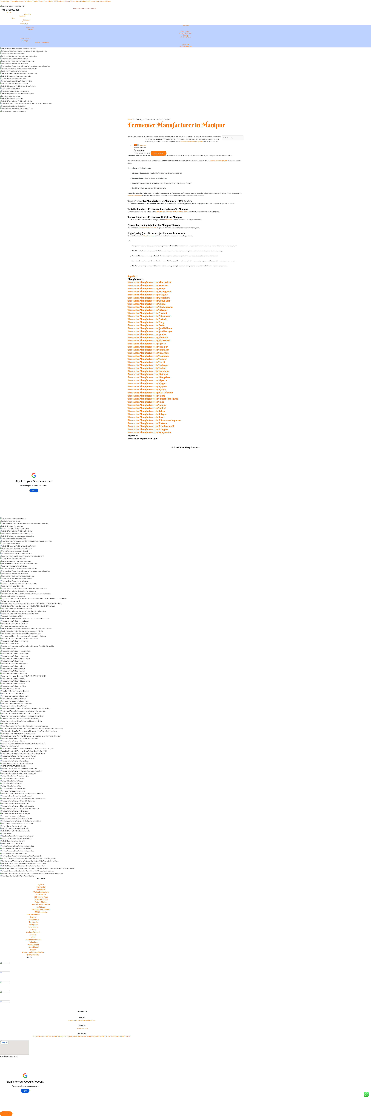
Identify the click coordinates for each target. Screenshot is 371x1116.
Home (9, 12)
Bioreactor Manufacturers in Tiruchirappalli (151, 426)
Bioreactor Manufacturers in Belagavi (148, 294)
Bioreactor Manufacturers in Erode (146, 325)
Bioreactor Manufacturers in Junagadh (148, 352)
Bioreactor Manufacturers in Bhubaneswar (150, 306)
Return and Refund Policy (33, 952)
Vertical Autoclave (185, 33)
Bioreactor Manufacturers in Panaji (146, 395)
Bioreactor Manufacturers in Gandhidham (150, 328)
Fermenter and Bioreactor (147, 228)
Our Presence (33, 915)
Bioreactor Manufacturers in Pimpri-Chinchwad (153, 398)
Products (22, 16)
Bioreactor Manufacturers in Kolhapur (148, 365)
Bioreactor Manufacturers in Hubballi (148, 337)
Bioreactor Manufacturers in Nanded (147, 386)
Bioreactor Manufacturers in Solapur (147, 414)
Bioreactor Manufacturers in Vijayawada (149, 432)
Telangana (33, 925)
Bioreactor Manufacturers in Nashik (147, 389)
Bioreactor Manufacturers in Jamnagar (148, 349)
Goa (33, 937)
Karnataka (33, 927)
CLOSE (6, 1114)
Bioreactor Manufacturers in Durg (146, 322)
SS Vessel (185, 44)
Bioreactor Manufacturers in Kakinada (148, 355)
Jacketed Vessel (41, 899)
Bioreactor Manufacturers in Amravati (148, 285)
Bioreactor (30, 27)
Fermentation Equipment (218, 160)
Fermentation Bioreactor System (191, 141)
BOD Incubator (41, 912)
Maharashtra (33, 920)
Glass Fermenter (148, 236)
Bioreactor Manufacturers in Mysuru (147, 380)
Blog (13, 18)
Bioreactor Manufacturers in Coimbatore (149, 316)
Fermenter (185, 26)
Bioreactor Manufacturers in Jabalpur (148, 346)
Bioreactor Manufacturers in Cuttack (147, 319)
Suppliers (132, 276)
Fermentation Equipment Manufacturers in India (172, 212)
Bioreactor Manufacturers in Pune (146, 401)
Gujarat (33, 917)
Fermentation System (135, 195)
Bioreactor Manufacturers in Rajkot (147, 407)
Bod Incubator (25, 39)
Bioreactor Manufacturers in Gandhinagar (150, 331)
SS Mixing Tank (185, 37)
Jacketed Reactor (185, 46)
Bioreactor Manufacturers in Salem (146, 410)
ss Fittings (41, 907)
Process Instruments (41, 909)
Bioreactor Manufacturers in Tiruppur (148, 429)
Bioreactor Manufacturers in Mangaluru (149, 377)
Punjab (33, 950)
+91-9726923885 (82, 1028)
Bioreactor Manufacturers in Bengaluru (149, 297)
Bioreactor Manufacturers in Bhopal (147, 303)
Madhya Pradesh (33, 940)
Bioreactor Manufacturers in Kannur (147, 358)
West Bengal (33, 945)
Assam (33, 935)
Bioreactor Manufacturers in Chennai (147, 312)
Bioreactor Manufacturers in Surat (146, 417)
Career (24, 22)
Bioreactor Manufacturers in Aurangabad (149, 291)
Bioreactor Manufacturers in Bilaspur (148, 309)
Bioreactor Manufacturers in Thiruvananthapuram (154, 420)
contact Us (24, 24)
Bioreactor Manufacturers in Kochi (146, 361)
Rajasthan (33, 942)
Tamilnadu (33, 922)
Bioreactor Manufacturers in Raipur (147, 404)
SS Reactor (41, 894)
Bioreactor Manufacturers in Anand (146, 288)
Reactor (185, 35)
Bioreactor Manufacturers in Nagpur (147, 383)
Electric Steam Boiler (42, 42)
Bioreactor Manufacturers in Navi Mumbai (150, 392)
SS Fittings (24, 41)
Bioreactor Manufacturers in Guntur (147, 334)
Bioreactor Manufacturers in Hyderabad (149, 340)
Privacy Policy (33, 955)
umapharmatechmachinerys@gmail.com (82, 1020)
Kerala (33, 930)
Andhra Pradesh (33, 932)
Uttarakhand (33, 947)
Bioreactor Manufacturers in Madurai (148, 374)
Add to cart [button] (158, 153)
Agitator (30, 29)
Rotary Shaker (185, 31)
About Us (27, 14)
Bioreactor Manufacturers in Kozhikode (148, 371)
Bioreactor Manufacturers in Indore (147, 343)
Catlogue (26, 20)
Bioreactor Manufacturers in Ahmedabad (149, 282)
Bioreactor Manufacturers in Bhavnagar (149, 300)
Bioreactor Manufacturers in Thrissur (147, 423)
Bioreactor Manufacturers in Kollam (147, 368)
